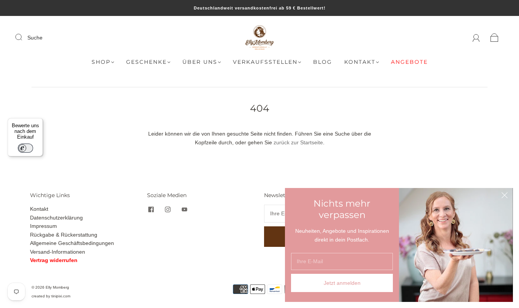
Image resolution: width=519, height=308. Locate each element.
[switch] (25, 148)
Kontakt (359, 62)
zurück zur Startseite (298, 142)
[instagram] (167, 209)
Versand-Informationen (57, 252)
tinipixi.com (60, 296)
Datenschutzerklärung (56, 218)
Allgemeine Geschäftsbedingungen (72, 243)
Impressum (43, 226)
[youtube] (184, 209)
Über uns (199, 62)
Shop (101, 62)
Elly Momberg (57, 287)
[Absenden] (23, 37)
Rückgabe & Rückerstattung (63, 235)
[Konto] (476, 37)
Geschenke (146, 62)
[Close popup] (504, 196)
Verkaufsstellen (265, 62)
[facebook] (150, 209)
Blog (322, 62)
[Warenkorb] (494, 37)
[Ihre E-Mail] (342, 261)
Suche (35, 38)
